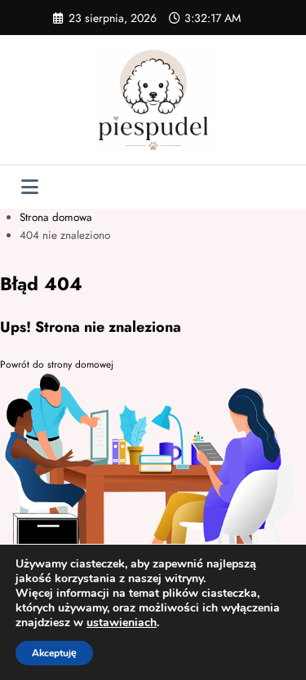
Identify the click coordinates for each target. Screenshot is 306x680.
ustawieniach (121, 623)
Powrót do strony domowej (56, 364)
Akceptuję (54, 653)
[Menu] (29, 187)
